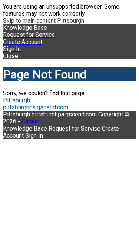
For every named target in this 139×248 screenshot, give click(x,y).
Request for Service (74, 128)
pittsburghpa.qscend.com (35, 107)
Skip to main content (29, 20)
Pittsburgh (16, 100)
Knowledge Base (25, 128)
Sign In (34, 135)
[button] (69, 55)
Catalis (30, 121)
